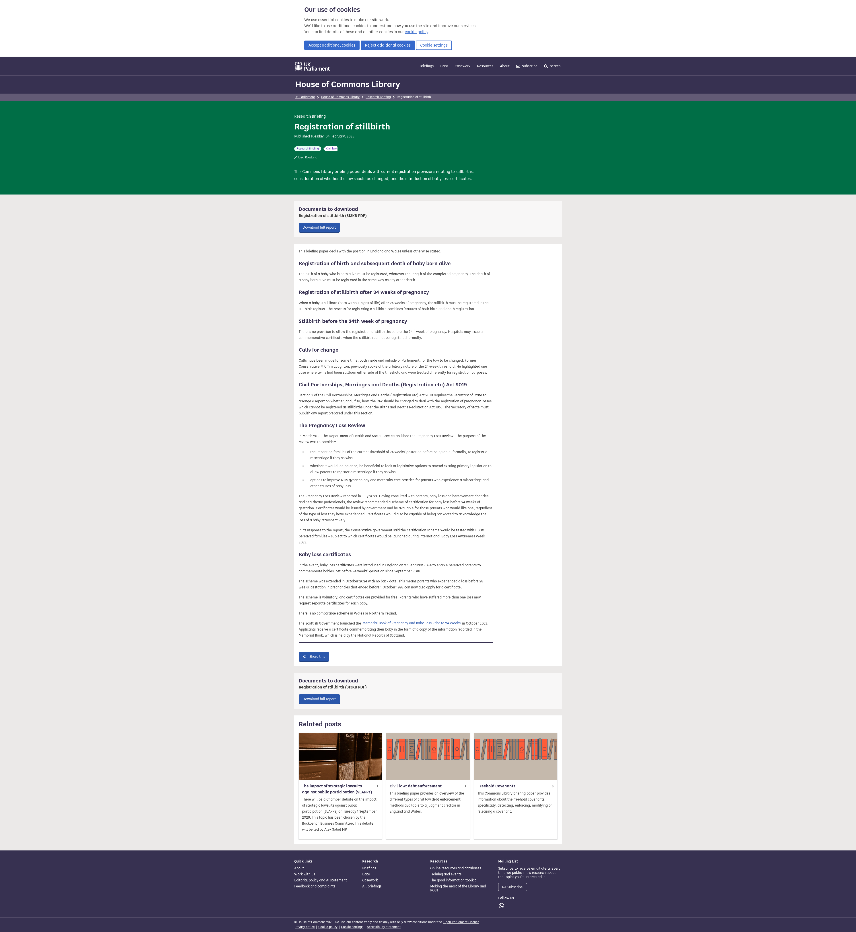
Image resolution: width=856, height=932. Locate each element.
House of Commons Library (347, 84)
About (505, 66)
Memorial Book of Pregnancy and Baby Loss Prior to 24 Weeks (411, 623)
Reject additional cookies (388, 45)
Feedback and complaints (314, 886)
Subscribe (529, 66)
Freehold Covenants (496, 786)
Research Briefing (378, 97)
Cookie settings (434, 45)
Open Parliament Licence (461, 922)
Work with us (304, 874)
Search (555, 66)
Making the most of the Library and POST (458, 888)
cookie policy (416, 31)
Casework (462, 66)
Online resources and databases (455, 868)
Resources (485, 66)
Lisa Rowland (307, 157)
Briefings (427, 66)
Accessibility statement (384, 927)
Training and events (445, 874)
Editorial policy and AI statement (320, 880)
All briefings (371, 886)
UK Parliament (305, 97)
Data (444, 66)
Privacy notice (305, 927)
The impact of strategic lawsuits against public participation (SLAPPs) (337, 789)
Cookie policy (327, 927)
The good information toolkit (453, 880)
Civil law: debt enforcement (416, 786)
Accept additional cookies (332, 45)
